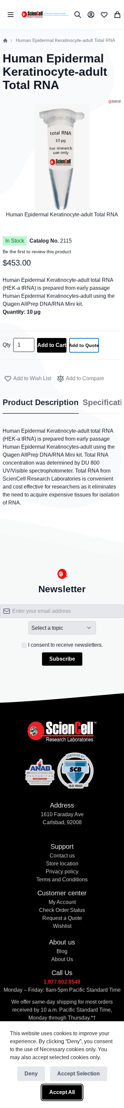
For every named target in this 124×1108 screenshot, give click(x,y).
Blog (62, 951)
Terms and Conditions (62, 879)
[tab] (41, 403)
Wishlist (62, 926)
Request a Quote (62, 918)
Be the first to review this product (37, 251)
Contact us (62, 855)
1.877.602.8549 (62, 982)
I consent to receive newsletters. (65, 645)
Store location (62, 863)
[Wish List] (104, 15)
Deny (31, 1073)
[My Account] (91, 15)
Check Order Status (62, 910)
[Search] (78, 15)
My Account (62, 902)
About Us (62, 959)
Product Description (41, 402)
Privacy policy (62, 871)
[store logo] (44, 15)
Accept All (62, 1092)
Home (5, 40)
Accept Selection (78, 1073)
